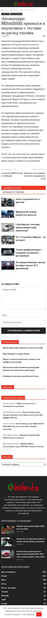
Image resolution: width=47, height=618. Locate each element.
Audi (3, 600)
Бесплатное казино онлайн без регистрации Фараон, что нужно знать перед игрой (21, 368)
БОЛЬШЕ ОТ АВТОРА (13, 192)
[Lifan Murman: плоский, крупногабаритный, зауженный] (7, 227)
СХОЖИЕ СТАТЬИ (12, 188)
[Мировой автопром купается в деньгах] (7, 214)
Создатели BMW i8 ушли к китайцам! (12, 174)
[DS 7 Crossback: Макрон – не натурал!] (7, 240)
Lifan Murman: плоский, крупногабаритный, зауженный (28, 227)
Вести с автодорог (8, 588)
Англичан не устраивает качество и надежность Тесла (35, 176)
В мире (4, 603)
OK (39, 614)
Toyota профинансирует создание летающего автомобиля (28, 252)
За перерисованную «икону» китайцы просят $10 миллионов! (31, 265)
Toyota (4, 592)
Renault (5, 596)
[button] (43, 3)
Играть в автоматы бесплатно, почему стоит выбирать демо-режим (21, 360)
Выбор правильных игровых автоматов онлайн (23, 348)
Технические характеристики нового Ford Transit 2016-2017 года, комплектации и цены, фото (30, 554)
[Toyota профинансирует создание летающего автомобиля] (7, 252)
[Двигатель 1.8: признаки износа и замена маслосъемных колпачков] (7, 541)
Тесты (3, 584)
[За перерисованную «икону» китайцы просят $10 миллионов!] (7, 265)
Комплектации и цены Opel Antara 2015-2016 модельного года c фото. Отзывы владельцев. (23, 426)
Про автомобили (16, 14)
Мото (3, 580)
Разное (4, 576)
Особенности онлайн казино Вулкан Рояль (21, 376)
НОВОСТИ (5, 14)
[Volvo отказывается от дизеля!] (7, 202)
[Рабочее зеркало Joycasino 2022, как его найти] (7, 529)
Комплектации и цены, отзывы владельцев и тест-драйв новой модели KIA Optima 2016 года (23, 415)
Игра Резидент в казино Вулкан (16, 354)
